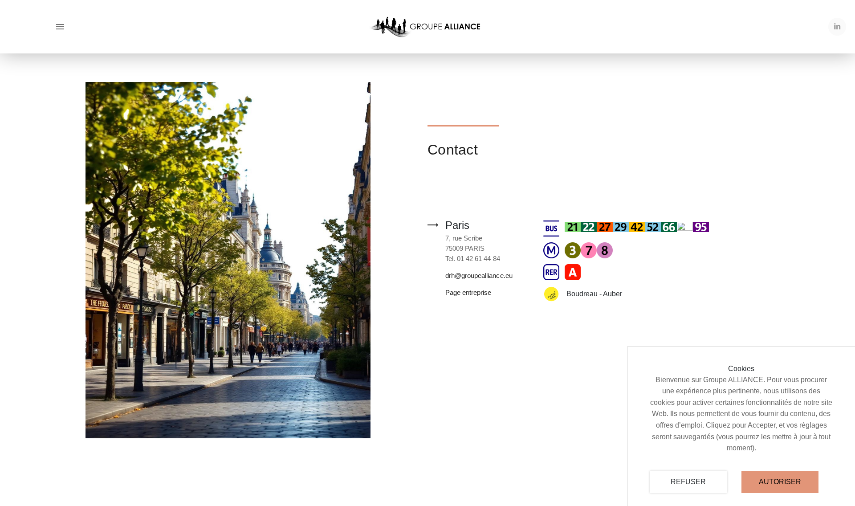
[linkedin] (837, 27)
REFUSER (688, 482)
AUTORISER (780, 482)
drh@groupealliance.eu (479, 275)
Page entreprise (468, 292)
